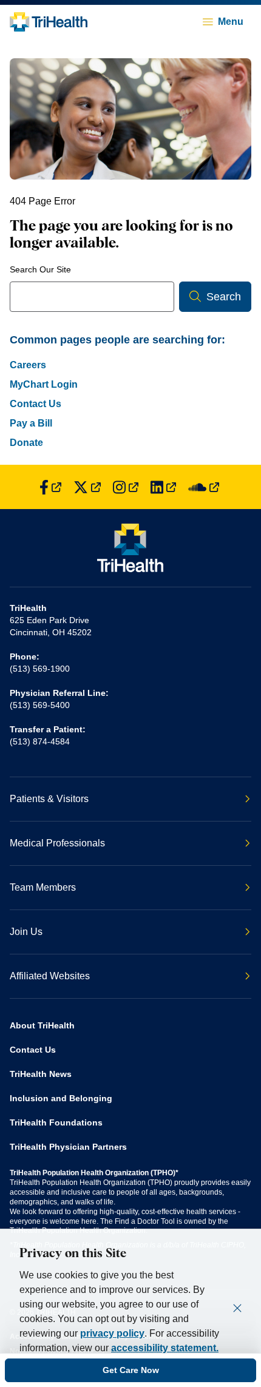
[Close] (237, 1308)
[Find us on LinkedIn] (163, 486)
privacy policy (112, 1333)
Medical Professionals (57, 843)
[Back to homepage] (48, 22)
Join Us (26, 931)
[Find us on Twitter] (87, 486)
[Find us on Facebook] (50, 486)
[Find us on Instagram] (125, 486)
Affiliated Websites (50, 976)
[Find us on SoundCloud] (203, 486)
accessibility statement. (165, 1348)
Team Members (43, 887)
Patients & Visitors (49, 799)
